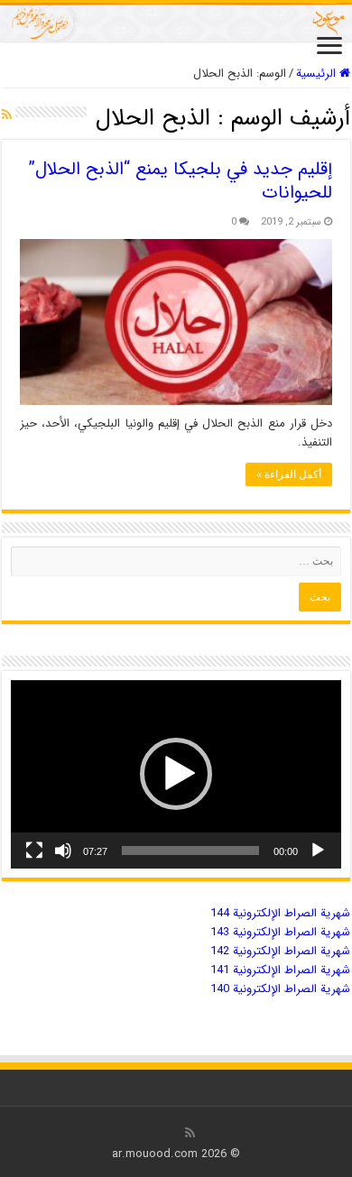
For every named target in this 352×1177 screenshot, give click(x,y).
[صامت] (63, 850)
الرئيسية (317, 73)
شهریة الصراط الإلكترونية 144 (280, 913)
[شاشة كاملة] (34, 850)
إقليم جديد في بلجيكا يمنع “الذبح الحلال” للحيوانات (180, 181)
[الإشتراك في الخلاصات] (7, 115)
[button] (176, 774)
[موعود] (176, 22)
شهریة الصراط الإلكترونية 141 (280, 970)
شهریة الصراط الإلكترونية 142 (280, 951)
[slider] (190, 850)
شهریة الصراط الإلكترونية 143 (280, 932)
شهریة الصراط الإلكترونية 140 (280, 988)
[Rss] (190, 1133)
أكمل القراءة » (288, 474)
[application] (176, 774)
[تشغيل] (318, 850)
